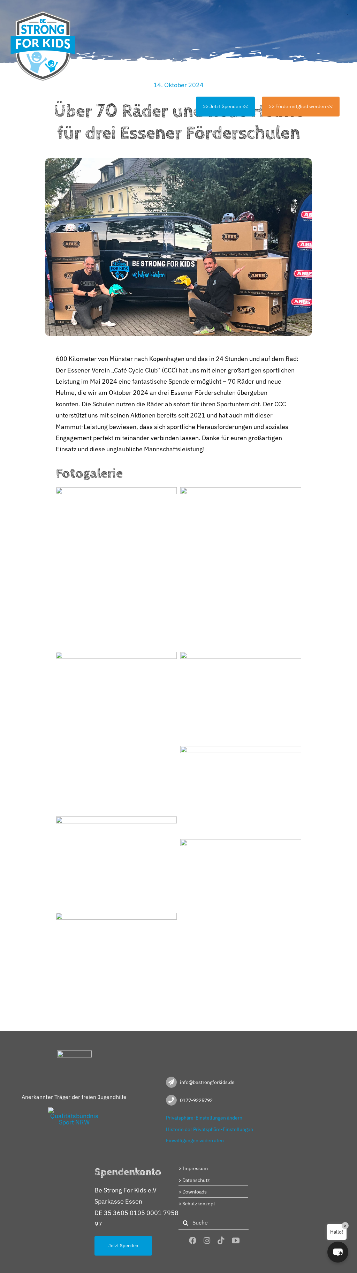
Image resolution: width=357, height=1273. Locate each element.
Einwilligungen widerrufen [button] (195, 1140)
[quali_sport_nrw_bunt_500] (74, 1110)
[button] (337, 1252)
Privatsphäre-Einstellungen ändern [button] (204, 1118)
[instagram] (207, 1240)
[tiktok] (221, 1240)
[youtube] (236, 1240)
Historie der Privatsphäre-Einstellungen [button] (209, 1129)
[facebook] (193, 1240)
